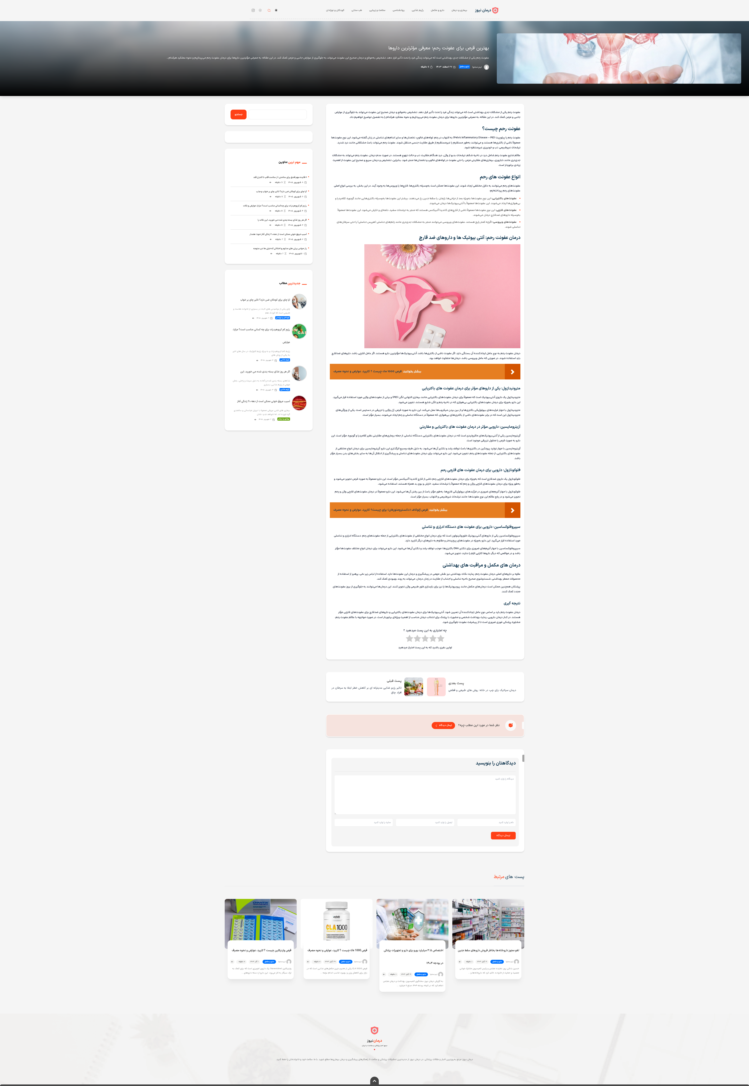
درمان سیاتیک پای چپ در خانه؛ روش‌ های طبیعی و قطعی (482, 690)
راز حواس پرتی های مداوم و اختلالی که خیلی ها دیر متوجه (280, 248)
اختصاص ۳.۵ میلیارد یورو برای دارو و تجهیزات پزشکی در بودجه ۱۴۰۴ (413, 956)
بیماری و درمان (459, 10)
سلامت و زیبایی (377, 10)
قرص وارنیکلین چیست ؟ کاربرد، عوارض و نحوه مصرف (261, 950)
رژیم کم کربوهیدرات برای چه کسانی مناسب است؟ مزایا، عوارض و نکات (275, 206)
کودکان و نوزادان (335, 10)
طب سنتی (356, 10)
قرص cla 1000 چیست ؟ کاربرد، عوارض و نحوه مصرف (337, 950)
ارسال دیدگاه (445, 725)
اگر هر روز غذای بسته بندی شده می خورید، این (265, 372)
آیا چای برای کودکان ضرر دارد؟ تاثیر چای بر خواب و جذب (281, 191)
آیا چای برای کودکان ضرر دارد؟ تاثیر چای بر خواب (265, 300)
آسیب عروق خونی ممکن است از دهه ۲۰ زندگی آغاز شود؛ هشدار (278, 234)
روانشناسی (399, 10)
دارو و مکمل (437, 10)
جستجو (238, 114)
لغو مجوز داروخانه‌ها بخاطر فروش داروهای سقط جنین (488, 950)
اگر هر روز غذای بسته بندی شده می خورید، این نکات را (282, 220)
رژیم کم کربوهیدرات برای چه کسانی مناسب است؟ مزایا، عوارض (261, 336)
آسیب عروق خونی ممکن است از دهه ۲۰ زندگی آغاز (263, 401)
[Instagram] (253, 10)
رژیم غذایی (418, 10)
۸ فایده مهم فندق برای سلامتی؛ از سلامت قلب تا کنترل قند (280, 177)
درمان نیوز (483, 10)
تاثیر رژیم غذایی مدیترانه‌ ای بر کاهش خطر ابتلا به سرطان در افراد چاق (367, 690)
